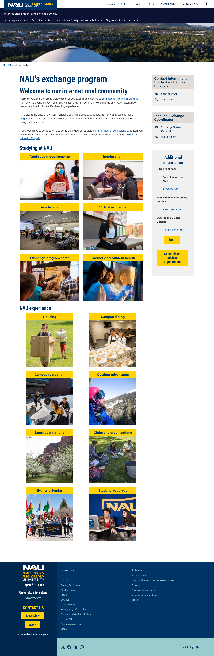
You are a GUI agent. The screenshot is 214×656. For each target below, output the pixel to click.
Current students (40, 20)
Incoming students (15, 20)
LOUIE (64, 594)
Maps (64, 628)
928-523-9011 (33, 597)
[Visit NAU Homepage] (33, 573)
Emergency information (74, 609)
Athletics (125, 3)
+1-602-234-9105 (173, 230)
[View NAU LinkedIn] (75, 647)
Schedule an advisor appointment (172, 257)
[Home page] (30, 5)
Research (110, 3)
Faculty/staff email (71, 585)
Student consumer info (144, 589)
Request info (32, 615)
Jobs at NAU (67, 619)
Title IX (135, 599)
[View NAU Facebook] (69, 647)
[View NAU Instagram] (82, 647)
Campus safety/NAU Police (76, 614)
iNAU (172, 239)
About (132, 20)
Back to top (187, 647)
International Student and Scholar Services (30, 13)
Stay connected (114, 20)
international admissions (111, 130)
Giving (151, 3)
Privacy (136, 585)
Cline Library (68, 604)
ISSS (9, 64)
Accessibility (139, 575)
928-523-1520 (171, 189)
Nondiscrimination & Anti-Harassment (153, 580)
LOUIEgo (66, 599)
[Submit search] (183, 4)
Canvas (65, 580)
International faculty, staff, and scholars (78, 20)
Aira (63, 575)
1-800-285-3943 (172, 209)
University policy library (145, 594)
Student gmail (68, 589)
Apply (32, 624)
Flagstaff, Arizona (30, 118)
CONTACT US (33, 607)
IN (4, 64)
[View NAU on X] (63, 647)
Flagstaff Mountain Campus (122, 98)
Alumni (138, 3)
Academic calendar (71, 623)
